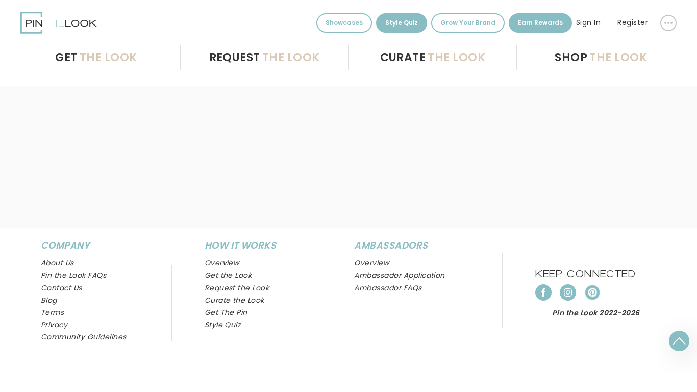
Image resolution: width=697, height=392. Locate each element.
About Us (57, 263)
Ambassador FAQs (387, 288)
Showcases (344, 22)
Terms (52, 312)
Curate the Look (234, 300)
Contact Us (61, 288)
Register (632, 22)
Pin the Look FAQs (73, 275)
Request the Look (237, 288)
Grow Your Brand (467, 22)
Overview (371, 263)
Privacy (54, 325)
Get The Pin (226, 312)
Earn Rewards (540, 22)
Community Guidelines (84, 337)
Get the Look (228, 275)
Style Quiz (401, 22)
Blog (49, 300)
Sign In (588, 22)
